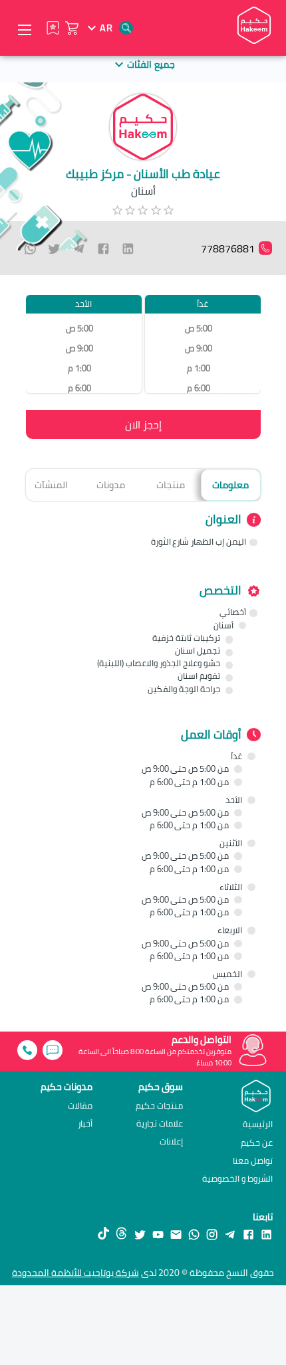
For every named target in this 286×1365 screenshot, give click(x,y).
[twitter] (54, 248)
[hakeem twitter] (140, 1234)
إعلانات (171, 1141)
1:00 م (198, 368)
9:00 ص (198, 348)
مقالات (80, 1105)
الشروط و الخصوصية (237, 1178)
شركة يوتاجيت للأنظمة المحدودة (75, 1272)
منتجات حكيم (159, 1105)
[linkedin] (128, 248)
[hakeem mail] (176, 1234)
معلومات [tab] (230, 485)
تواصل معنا (253, 1160)
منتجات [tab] (170, 485)
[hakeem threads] (121, 1234)
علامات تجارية (159, 1123)
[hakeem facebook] (248, 1234)
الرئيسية (258, 1124)
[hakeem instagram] (212, 1234)
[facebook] (103, 248)
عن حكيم (257, 1142)
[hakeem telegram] (229, 1234)
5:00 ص (198, 328)
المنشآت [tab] (51, 485)
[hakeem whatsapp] (194, 1234)
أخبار (85, 1123)
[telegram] (79, 248)
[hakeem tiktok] (103, 1234)
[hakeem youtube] (158, 1234)
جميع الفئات (150, 64)
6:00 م (198, 388)
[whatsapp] (30, 248)
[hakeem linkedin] (266, 1233)
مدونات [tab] (110, 485)
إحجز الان (143, 424)
